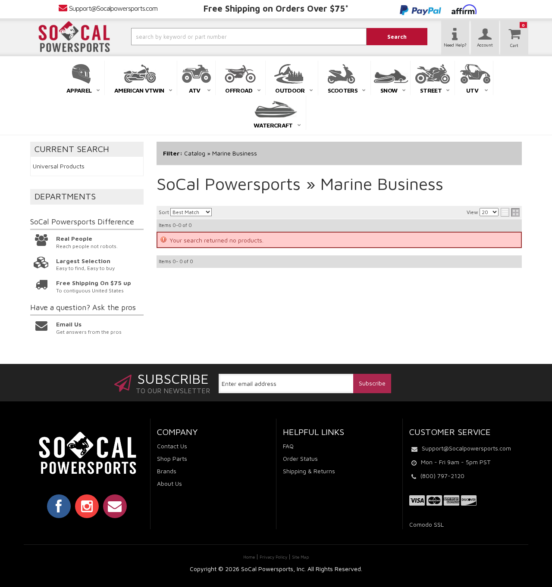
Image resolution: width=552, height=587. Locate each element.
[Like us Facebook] (59, 506)
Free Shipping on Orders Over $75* (276, 8)
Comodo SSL (426, 524)
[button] (225, 36)
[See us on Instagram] (87, 506)
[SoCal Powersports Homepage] (74, 36)
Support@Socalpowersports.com (113, 8)
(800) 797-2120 (442, 475)
